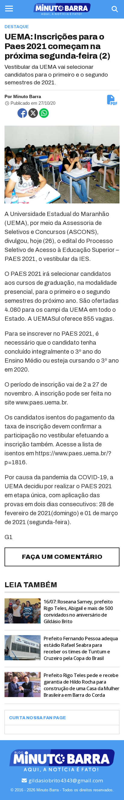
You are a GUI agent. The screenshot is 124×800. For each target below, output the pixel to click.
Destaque (17, 27)
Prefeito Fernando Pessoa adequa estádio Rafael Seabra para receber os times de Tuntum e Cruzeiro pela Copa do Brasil (81, 648)
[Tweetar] (33, 113)
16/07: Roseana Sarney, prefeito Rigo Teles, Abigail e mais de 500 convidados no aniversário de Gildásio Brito (78, 611)
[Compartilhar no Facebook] (22, 113)
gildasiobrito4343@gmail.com (65, 780)
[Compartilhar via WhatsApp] (44, 113)
